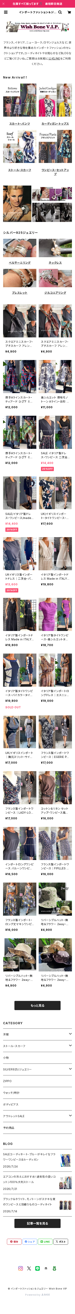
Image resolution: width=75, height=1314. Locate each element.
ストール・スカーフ (19, 170)
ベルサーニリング (20, 262)
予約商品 (8, 1127)
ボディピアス (11, 1104)
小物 (6, 1057)
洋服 (6, 1034)
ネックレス (55, 262)
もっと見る (37, 1005)
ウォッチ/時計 (11, 1092)
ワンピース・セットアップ (55, 172)
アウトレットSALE (14, 1116)
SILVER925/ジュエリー (17, 1069)
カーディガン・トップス (55, 123)
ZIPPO (7, 1081)
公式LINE (54, 58)
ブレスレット (20, 292)
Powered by (33, 1294)
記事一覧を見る (37, 1223)
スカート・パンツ (19, 123)
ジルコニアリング (55, 292)
